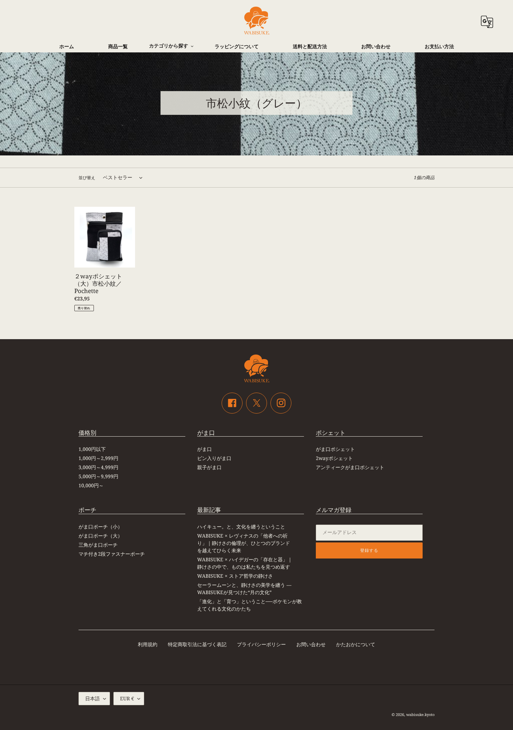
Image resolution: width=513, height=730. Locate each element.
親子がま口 (209, 467)
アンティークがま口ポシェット (350, 467)
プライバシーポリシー (261, 644)
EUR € (127, 698)
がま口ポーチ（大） (100, 535)
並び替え (87, 178)
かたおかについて (355, 644)
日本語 (92, 698)
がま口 (204, 449)
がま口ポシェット (335, 449)
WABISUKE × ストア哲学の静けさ (235, 575)
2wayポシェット (334, 458)
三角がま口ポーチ (98, 544)
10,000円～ (91, 485)
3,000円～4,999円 (98, 467)
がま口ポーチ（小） (100, 526)
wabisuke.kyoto (420, 714)
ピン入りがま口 (214, 458)
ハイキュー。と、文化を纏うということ (241, 526)
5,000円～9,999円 (98, 476)
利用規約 (147, 644)
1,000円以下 (92, 449)
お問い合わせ (311, 644)
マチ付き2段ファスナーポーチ (112, 553)
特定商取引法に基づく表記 (197, 644)
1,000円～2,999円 (98, 458)
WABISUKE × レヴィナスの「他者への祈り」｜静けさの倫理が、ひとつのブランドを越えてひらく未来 (243, 543)
